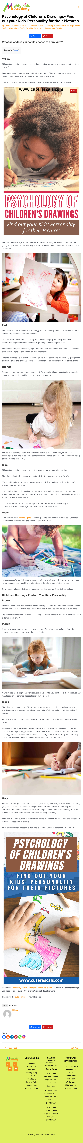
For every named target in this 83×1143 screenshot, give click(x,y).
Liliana (15, 1010)
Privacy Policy (31, 1073)
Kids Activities (70, 1085)
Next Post (75, 1048)
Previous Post (9, 1048)
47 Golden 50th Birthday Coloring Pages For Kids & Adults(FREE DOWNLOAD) (51, 1096)
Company (32, 1063)
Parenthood (39, 28)
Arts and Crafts (38, 25)
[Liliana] (7, 1014)
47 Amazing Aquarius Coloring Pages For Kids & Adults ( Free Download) (51, 1079)
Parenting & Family (53, 28)
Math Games (71, 1076)
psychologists (25, 518)
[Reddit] (8, 1037)
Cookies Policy (31, 1085)
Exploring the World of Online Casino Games (51, 1066)
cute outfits (20, 997)
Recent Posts (13, 1005)
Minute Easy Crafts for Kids (21, 28)
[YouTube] (16, 1069)
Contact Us (31, 1066)
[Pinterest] (16, 1037)
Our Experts (31, 1069)
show (16, 50)
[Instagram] (24, 1037)
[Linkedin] (12, 1037)
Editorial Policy (31, 1082)
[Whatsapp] (20, 1037)
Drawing (49, 25)
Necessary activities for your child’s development (33, 988)
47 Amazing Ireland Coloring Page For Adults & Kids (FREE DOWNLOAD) (51, 1113)
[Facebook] (4, 1037)
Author (5, 1005)
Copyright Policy (31, 1088)
